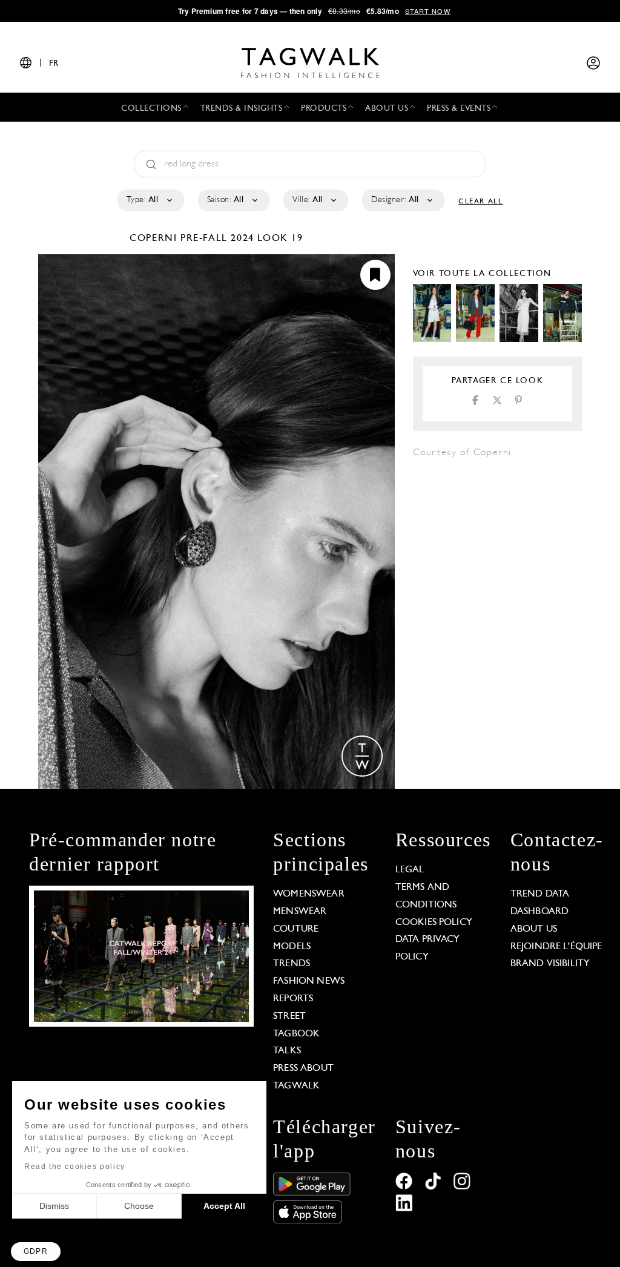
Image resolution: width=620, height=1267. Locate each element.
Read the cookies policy (74, 1166)
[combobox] (150, 200)
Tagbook (296, 1034)
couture (295, 929)
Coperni (155, 238)
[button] (36, 1251)
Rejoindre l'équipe (556, 947)
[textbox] (150, 200)
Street (289, 1016)
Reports (293, 999)
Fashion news (309, 981)
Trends (291, 964)
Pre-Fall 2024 (217, 238)
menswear (299, 912)
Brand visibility (550, 964)
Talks (287, 1051)
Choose (139, 1206)
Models (292, 947)
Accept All (224, 1206)
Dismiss (54, 1206)
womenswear (309, 894)
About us (533, 929)
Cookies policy (433, 922)
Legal (409, 870)
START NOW (427, 11)
